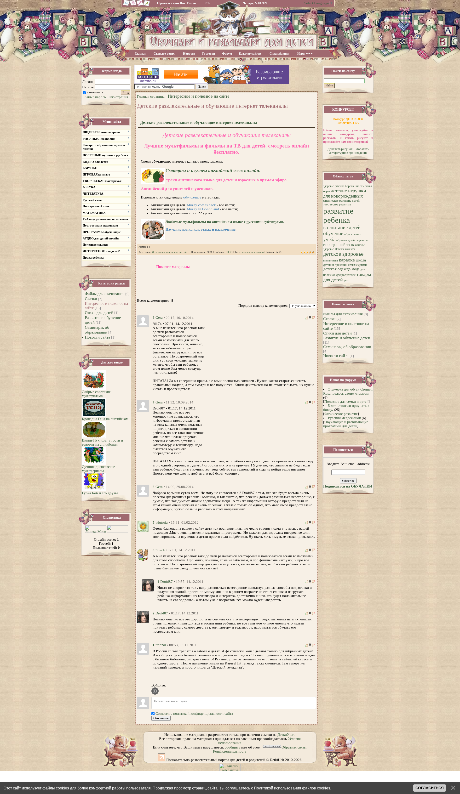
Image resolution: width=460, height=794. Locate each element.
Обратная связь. (294, 747)
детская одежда (337, 269)
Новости (189, 53)
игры (326, 191)
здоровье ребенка (333, 186)
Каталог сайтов (250, 53)
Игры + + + (304, 53)
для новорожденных (343, 195)
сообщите (232, 747)
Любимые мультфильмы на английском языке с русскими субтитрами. (225, 222)
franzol (160, 645)
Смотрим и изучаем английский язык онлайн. (213, 170)
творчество (362, 240)
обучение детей (345, 240)
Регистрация (118, 97)
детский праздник (335, 265)
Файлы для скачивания (104, 293)
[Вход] (155, 691)
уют (346, 280)
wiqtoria (161, 522)
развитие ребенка (338, 215)
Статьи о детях (164, 53)
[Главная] (126, 5)
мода (356, 269)
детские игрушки (348, 190)
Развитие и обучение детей (346, 338)
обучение (333, 233)
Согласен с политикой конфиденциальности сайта (194, 713)
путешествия (330, 260)
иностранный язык (338, 245)
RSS (207, 3)
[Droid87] (148, 585)
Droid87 (166, 582)
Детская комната (345, 249)
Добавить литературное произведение (349, 150)
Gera (159, 318)
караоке (347, 259)
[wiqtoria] (143, 526)
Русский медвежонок (344, 418)
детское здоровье (343, 254)
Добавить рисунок (340, 149)
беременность (354, 186)
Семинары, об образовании (97, 330)
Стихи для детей (99, 312)
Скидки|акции (279, 53)
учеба (329, 239)
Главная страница (151, 96)
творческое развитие (337, 204)
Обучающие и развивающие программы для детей (345, 424)
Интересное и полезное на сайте (198, 96)
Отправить (161, 718)
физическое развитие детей (341, 200)
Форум (227, 53)
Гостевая (208, 53)
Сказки (91, 298)
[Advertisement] (262, 87)
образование (352, 234)
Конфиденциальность (230, 751)
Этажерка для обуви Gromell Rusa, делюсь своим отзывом (348, 391)
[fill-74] (143, 554)
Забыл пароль (95, 97)
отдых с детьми (357, 265)
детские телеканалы (253, 252)
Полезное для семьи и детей (346, 401)
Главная (140, 53)
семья (368, 186)
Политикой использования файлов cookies (292, 788)
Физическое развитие (341, 414)
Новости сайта (97, 337)
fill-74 (229, 252)
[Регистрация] (140, 5)
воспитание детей (342, 227)
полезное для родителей (339, 275)
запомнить (95, 92)
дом (363, 269)
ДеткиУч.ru (286, 735)
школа (361, 260)
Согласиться (429, 788)
